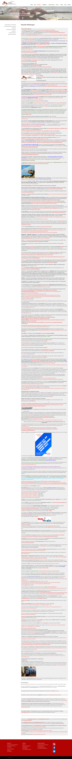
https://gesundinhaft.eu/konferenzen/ (37, 726)
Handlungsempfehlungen (41, 46)
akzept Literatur (51, 4)
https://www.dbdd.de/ (25, 113)
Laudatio (24, 312)
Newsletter (26, 485)
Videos (61, 4)
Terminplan (35, 265)
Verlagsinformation (29, 238)
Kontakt (69, 4)
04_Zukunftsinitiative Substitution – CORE (42, 44)
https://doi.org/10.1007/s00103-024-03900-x (55, 188)
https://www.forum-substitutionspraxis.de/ (57, 32)
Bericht (24, 510)
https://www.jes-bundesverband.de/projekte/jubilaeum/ (30, 183)
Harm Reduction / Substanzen (11, 29)
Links (65, 4)
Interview (26, 427)
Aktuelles (39, 4)
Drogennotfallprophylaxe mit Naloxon (10, 26)
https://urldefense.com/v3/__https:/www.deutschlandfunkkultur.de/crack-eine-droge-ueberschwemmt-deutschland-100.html (45, 81)
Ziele (35, 4)
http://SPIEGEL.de (45, 482)
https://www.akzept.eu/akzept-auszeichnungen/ (59, 90)
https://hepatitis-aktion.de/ (25, 553)
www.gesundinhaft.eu (41, 745)
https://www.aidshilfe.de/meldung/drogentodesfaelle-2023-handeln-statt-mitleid (44, 203)
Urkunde (33, 307)
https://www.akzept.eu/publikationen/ (53, 39)
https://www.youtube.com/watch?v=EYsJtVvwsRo (29, 493)
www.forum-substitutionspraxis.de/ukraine (36, 418)
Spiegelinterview (37, 409)
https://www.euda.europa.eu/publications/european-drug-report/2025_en (46, 109)
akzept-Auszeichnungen (12, 34)
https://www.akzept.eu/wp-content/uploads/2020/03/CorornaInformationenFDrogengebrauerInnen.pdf (50, 651)
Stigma (42, 281)
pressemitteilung (27, 298)
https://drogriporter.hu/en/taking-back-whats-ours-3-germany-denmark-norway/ (53, 592)
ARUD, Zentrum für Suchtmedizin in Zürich (28, 628)
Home (32, 4)
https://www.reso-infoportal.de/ (49, 611)
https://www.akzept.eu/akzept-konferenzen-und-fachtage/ (42, 94)
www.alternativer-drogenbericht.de (43, 744)
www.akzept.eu (9, 751)
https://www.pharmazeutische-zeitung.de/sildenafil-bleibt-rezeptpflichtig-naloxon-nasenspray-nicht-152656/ (38, 134)
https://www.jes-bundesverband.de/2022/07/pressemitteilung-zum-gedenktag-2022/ (50, 379)
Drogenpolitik (14, 27)
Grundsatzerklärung (26, 642)
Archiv (57, 4)
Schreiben (31, 413)
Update (30, 114)
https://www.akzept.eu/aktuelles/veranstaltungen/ (29, 52)
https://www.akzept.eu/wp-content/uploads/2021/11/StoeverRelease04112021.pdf (53, 483)
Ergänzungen (23, 616)
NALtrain (36, 516)
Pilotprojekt (53, 499)
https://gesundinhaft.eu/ (28, 720)
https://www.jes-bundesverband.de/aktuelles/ (28, 614)
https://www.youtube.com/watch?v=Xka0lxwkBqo (29, 492)
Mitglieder (44, 4)
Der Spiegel (59, 694)
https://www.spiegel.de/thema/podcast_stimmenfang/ (57, 482)
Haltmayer (26, 163)
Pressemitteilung (45, 106)
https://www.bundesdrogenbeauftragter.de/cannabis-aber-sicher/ (32, 383)
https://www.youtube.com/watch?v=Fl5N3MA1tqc (29, 494)
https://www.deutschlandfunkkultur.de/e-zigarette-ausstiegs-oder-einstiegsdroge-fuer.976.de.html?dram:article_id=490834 (46, 561)
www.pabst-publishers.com (58, 145)
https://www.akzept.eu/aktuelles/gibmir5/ (59, 102)
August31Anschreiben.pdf (25, 707)
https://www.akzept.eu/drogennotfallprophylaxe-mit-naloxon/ (46, 515)
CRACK (40, 471)
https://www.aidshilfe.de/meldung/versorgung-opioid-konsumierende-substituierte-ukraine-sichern (38, 417)
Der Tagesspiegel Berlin (51, 694)
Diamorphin (44, 333)
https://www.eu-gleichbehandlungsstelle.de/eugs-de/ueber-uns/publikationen (33, 550)
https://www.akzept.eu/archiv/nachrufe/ (58, 212)
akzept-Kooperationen (12, 32)
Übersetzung (46, 279)
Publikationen (14, 31)
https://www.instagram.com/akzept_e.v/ (35, 33)
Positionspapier (60, 243)
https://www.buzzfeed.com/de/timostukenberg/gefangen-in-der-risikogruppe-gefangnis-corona (36, 604)
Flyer (29, 265)
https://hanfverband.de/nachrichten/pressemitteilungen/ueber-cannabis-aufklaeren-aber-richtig (51, 588)
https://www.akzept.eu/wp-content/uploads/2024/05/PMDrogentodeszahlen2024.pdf (45, 202)
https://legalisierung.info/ (48, 339)
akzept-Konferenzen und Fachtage (10, 24)
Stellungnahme (23, 619)
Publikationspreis (24, 600)
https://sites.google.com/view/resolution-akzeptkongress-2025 (55, 93)
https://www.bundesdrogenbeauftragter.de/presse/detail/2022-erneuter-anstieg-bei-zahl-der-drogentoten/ (39, 290)
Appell (37, 646)
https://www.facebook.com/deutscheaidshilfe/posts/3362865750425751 (39, 583)
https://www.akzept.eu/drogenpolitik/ (29, 40)
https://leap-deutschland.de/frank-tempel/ (27, 497)
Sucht (51, 185)
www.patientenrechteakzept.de (42, 748)
